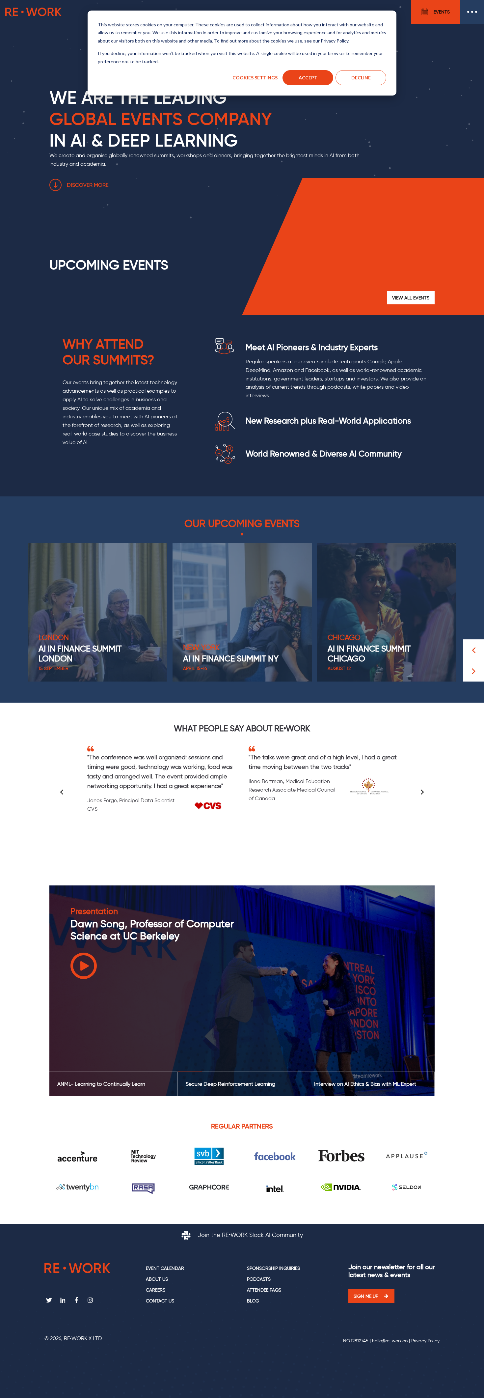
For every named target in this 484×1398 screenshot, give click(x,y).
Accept (308, 77)
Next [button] (421, 792)
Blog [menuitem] (253, 1301)
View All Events (410, 298)
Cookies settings (255, 77)
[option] (97, 612)
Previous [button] (63, 792)
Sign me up (366, 1296)
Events (442, 12)
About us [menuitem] (157, 1279)
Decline (361, 77)
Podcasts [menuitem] (259, 1279)
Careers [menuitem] (155, 1290)
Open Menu (472, 12)
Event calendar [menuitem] (165, 1268)
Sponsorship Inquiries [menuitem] (273, 1268)
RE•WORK (33, 11)
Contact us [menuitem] (160, 1301)
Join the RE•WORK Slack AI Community (249, 1235)
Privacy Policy (425, 1341)
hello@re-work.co (390, 1341)
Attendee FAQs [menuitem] (264, 1290)
